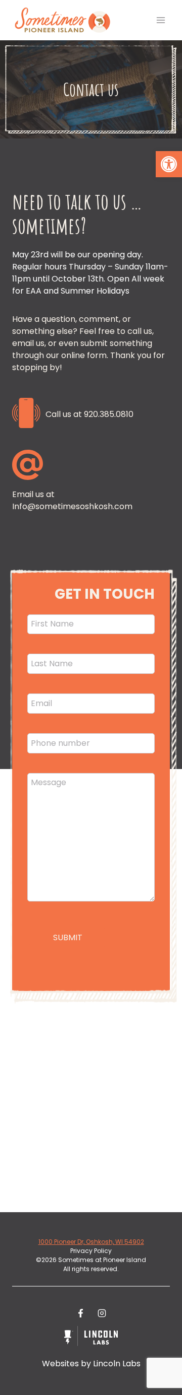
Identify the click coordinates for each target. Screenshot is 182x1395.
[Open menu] (160, 20)
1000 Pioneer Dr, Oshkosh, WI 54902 (91, 1241)
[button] (169, 164)
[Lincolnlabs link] (91, 1338)
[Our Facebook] (80, 1313)
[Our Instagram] (102, 1313)
